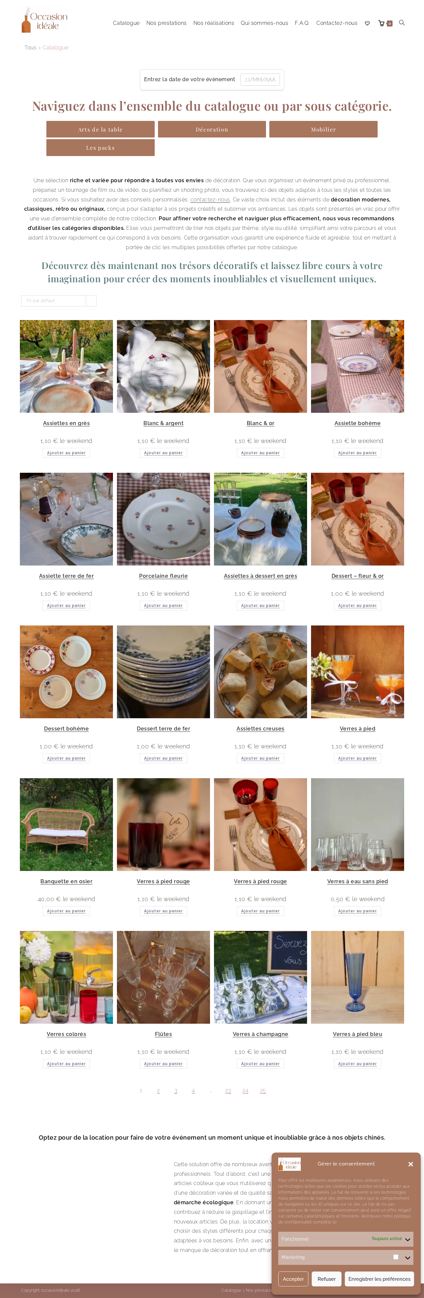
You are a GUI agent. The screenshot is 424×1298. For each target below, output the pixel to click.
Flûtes (163, 1034)
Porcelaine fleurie (163, 576)
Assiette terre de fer (66, 576)
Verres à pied (358, 729)
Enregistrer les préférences (379, 1279)
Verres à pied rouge (163, 881)
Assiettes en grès (66, 423)
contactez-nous (210, 199)
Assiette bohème (358, 423)
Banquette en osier (66, 881)
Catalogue (231, 1290)
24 (245, 1090)
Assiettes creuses (261, 729)
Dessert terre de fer (163, 729)
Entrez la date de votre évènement (190, 79)
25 (263, 1090)
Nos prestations (261, 1290)
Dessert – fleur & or (358, 576)
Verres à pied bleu (357, 1034)
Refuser (327, 1279)
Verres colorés (66, 1034)
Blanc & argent (163, 423)
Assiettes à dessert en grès (260, 576)
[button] (410, 1164)
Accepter (293, 1279)
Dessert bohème (66, 729)
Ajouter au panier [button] (66, 453)
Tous (30, 47)
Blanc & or (261, 423)
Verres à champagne (261, 1034)
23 (228, 1090)
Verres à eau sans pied (357, 881)
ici (334, 1222)
